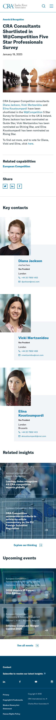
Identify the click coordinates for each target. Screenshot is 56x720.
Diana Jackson (11, 105)
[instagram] (52, 681)
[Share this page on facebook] (19, 186)
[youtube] (36, 681)
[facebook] (20, 681)
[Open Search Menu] (43, 6)
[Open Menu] (51, 6)
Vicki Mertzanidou (31, 105)
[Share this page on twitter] (5, 186)
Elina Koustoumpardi (15, 108)
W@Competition (33, 112)
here (30, 143)
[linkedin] (4, 681)
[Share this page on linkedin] (12, 186)
